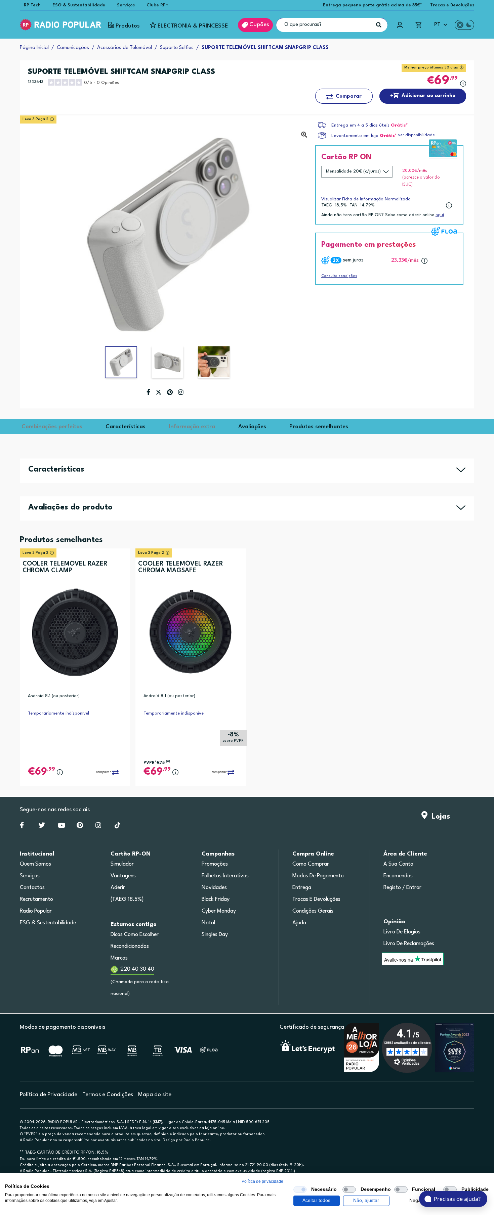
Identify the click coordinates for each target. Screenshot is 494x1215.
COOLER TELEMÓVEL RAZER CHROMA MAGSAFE (180, 567)
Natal (208, 923)
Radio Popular (36, 911)
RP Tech (32, 5)
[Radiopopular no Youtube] (61, 826)
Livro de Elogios (401, 932)
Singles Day (215, 934)
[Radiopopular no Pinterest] (80, 826)
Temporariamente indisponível (58, 713)
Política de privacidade (262, 1181)
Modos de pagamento (318, 876)
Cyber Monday (219, 911)
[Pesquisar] (378, 25)
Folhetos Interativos (225, 876)
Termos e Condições (107, 1095)
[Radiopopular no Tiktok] (117, 826)
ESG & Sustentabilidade (78, 5)
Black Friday (216, 899)
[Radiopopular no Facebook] (22, 826)
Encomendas (398, 876)
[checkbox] (300, 1189)
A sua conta (398, 864)
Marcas (119, 958)
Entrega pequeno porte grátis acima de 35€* (372, 5)
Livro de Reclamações (408, 943)
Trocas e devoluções (316, 899)
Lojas (438, 816)
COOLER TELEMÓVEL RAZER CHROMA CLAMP (65, 567)
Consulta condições (339, 276)
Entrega (301, 887)
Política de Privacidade (48, 1095)
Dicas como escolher (135, 934)
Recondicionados (130, 946)
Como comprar (310, 864)
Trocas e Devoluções (452, 5)
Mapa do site (154, 1095)
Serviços (126, 5)
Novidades (214, 887)
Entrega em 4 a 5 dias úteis (360, 125)
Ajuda (299, 923)
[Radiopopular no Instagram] (98, 826)
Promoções (215, 864)
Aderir (118, 887)
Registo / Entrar (402, 887)
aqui (440, 214)
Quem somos (35, 864)
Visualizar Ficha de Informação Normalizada (366, 199)
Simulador (122, 864)
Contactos (32, 887)
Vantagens (123, 876)
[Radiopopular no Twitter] (42, 826)
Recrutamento (36, 899)
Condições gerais (312, 911)
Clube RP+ (157, 5)
